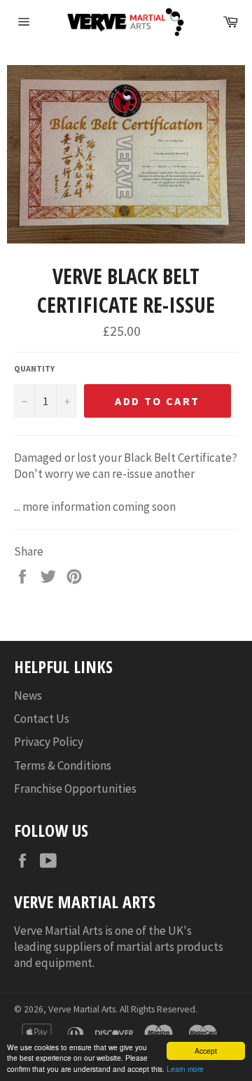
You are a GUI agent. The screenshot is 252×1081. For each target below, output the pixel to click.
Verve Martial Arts (81, 1009)
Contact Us (41, 718)
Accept (206, 1050)
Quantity (34, 368)
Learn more (185, 1069)
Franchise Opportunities (75, 788)
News (28, 695)
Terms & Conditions (62, 765)
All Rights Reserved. (158, 1009)
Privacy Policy (48, 741)
